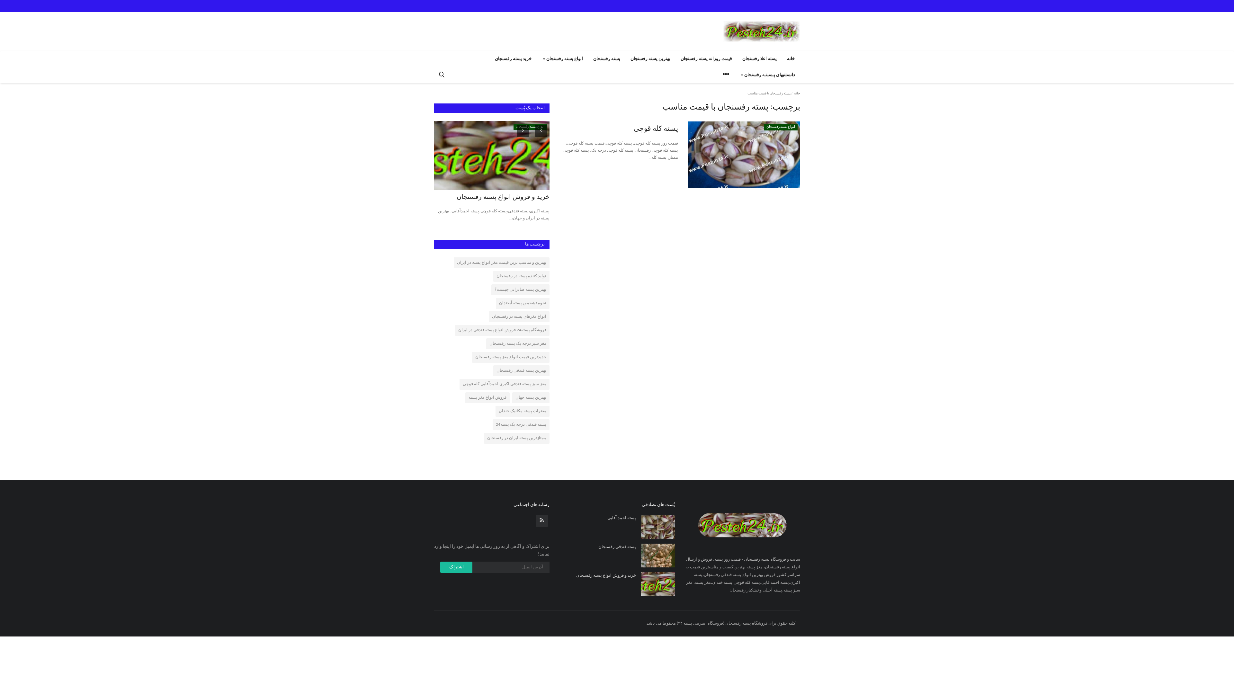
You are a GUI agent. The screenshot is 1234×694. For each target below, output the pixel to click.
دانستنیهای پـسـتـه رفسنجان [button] (769, 75)
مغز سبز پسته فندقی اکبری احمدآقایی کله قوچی (504, 384)
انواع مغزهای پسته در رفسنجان (519, 317)
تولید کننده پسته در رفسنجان (521, 276)
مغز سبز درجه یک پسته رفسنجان (517, 344)
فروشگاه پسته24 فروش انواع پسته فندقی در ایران (502, 330)
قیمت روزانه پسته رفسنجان (706, 59)
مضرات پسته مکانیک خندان (522, 411)
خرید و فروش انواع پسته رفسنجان (503, 197)
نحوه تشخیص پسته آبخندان (522, 303)
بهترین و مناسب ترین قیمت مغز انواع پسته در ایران (501, 263)
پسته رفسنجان (606, 59)
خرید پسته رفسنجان (513, 59)
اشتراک (456, 567)
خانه (791, 59)
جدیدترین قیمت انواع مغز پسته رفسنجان (510, 357)
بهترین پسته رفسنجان (650, 59)
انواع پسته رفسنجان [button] (564, 59)
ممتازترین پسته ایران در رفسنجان (516, 438)
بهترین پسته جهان (530, 398)
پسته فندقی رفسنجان (617, 547)
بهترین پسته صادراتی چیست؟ (520, 290)
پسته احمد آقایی (621, 518)
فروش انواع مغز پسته (487, 398)
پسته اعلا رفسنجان (759, 59)
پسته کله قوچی (656, 129)
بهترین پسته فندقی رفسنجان (521, 371)
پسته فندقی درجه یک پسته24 (521, 425)
